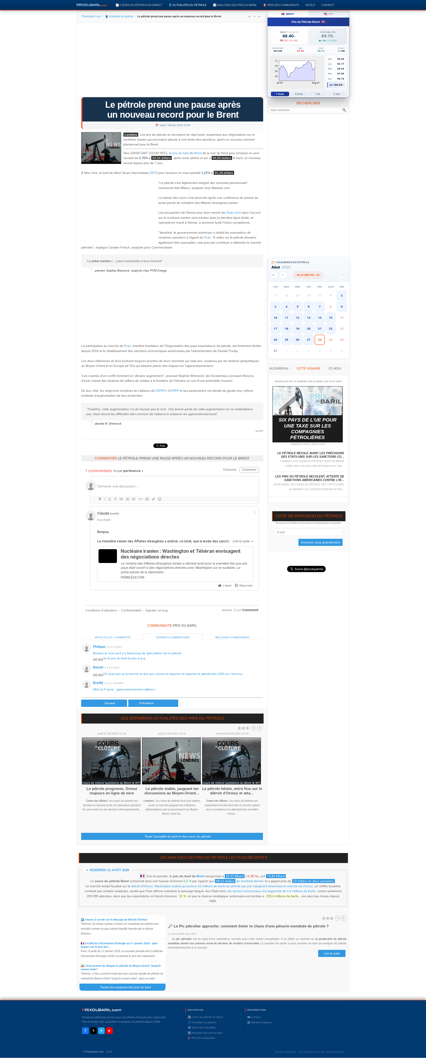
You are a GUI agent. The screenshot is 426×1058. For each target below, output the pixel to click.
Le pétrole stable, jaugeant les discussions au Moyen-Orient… (172, 791)
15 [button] (330, 317)
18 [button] (286, 328)
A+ (249, 16)
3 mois (299, 93)
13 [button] (308, 317)
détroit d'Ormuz (142, 886)
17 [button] (275, 328)
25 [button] (286, 339)
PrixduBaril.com (94, 1051)
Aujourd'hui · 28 (308, 274)
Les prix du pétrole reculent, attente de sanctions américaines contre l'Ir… (309, 478)
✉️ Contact (253, 1017)
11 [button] (286, 317)
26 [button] (297, 339)
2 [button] (342, 295)
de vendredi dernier (240, 881)
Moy (332, 85)
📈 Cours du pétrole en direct (139, 5)
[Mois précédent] (283, 275)
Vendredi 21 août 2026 (109, 870)
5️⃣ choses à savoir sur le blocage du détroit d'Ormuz (114, 919)
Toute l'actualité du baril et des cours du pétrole (177, 836)
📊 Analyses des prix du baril (235, 5)
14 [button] (319, 317)
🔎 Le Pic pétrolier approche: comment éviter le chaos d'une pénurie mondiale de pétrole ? (248, 926)
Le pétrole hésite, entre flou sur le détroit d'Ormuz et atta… (232, 791)
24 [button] (275, 339)
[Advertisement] (172, 61)
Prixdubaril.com (91, 16)
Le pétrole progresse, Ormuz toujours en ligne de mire (112, 791)
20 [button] (308, 328)
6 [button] (309, 306)
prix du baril (180, 153)
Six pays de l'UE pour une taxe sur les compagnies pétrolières (308, 428)
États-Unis (234, 212)
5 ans (336, 93)
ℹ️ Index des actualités (202, 1027)
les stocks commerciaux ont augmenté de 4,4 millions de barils (272, 891)
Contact (327, 5)
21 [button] (319, 328)
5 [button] (297, 306)
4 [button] (286, 306)
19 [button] (297, 328)
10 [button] (275, 317)
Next (259, 728)
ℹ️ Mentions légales (259, 1022)
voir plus (98, 659)
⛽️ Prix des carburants (281, 5)
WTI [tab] (328, 14)
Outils (310, 5)
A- (259, 16)
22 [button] (330, 328)
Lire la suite (332, 953)
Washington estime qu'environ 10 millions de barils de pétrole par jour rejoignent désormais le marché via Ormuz (234, 886)
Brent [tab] (287, 14)
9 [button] (342, 306)
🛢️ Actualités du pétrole (188, 5)
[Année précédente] (273, 275)
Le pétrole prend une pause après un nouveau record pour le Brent (173, 109)
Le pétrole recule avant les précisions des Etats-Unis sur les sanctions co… (310, 454)
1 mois (280, 93)
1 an (318, 93)
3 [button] (275, 306)
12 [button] (297, 317)
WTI (153, 173)
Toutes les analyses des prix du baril (128, 987)
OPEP (161, 390)
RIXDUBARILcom (101, 1010)
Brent (198, 153)
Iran (208, 237)
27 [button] (308, 339)
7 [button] (320, 306)
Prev (253, 728)
